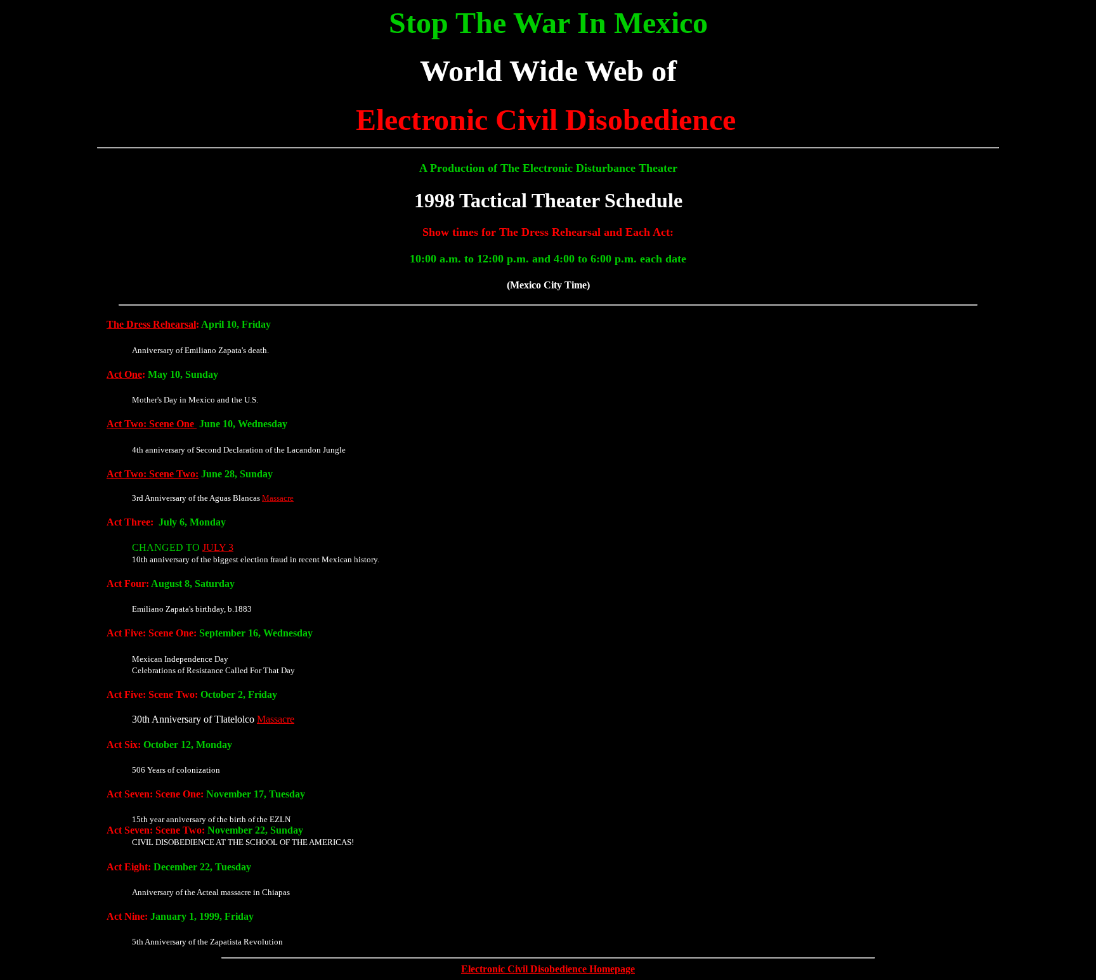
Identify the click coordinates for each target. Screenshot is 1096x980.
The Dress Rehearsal (151, 324)
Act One (124, 374)
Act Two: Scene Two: (153, 473)
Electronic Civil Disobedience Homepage (548, 969)
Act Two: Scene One (152, 423)
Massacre (278, 498)
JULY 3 (217, 547)
